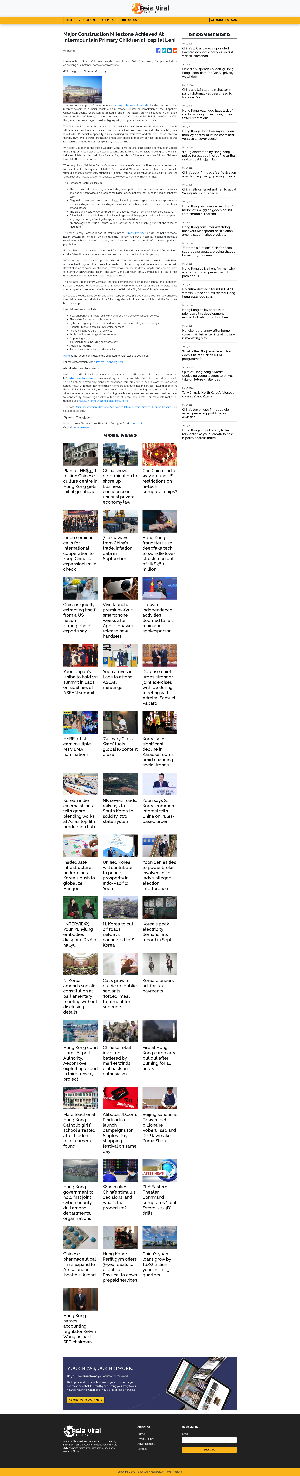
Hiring (66, 355)
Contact (142, 1448)
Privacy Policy (146, 1438)
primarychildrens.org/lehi (108, 362)
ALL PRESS (108, 20)
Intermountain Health (82, 378)
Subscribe (209, 1449)
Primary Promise (135, 233)
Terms (141, 1433)
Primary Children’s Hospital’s (130, 105)
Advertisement (146, 1443)
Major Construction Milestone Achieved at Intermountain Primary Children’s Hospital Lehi (126, 407)
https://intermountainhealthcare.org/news (103, 400)
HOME (69, 20)
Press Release (81, 427)
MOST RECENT (87, 20)
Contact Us (136, 423)
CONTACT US (128, 20)
